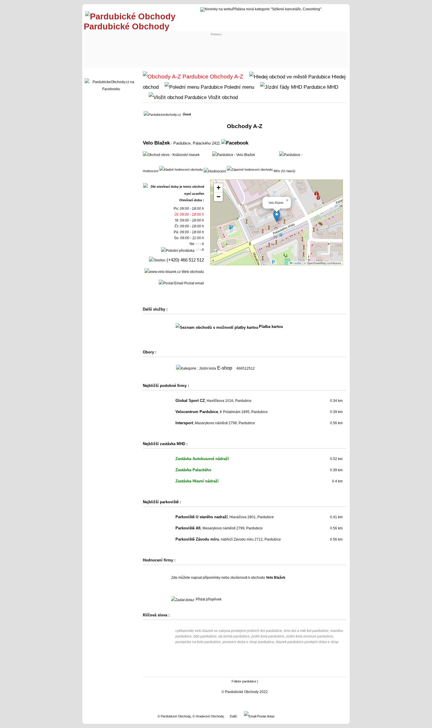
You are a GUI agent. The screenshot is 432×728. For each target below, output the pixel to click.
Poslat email (193, 283)
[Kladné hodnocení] (181, 169)
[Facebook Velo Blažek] (234, 143)
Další (233, 716)
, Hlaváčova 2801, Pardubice (224, 517)
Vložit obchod (222, 97)
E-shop (224, 367)
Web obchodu (192, 272)
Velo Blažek (156, 143)
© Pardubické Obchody (174, 716)
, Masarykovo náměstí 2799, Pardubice (215, 423)
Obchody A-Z (225, 76)
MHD (332, 87)
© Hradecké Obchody (208, 716)
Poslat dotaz (265, 716)
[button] (276, 216)
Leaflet (297, 263)
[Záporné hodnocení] (250, 169)
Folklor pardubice (244, 681)
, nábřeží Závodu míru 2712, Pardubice (228, 539)
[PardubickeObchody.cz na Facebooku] (111, 89)
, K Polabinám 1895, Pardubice (221, 412)
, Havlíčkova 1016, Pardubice (213, 401)
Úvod (187, 114)
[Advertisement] (194, 49)
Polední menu (238, 87)
